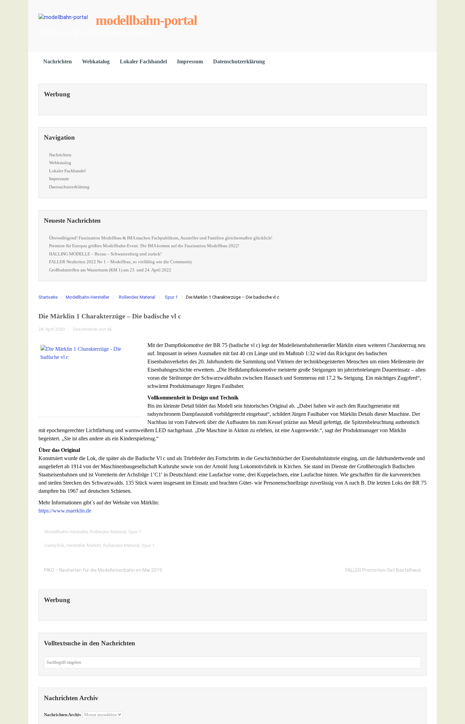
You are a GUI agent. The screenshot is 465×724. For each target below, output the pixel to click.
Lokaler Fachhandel (143, 61)
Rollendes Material (137, 297)
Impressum (190, 61)
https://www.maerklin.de (64, 511)
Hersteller (75, 545)
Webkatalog (96, 61)
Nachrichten (57, 61)
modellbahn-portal (146, 20)
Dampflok (54, 545)
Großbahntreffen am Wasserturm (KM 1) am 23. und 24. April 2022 (110, 269)
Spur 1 (171, 297)
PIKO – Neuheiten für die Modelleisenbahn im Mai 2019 (103, 570)
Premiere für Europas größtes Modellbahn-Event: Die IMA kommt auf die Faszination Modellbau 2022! (144, 245)
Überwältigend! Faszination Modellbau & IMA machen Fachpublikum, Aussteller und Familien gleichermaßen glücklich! (160, 237)
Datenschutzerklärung (239, 61)
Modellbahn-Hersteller (87, 297)
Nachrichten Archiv (62, 714)
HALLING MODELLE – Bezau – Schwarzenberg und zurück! (105, 253)
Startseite (48, 297)
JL (109, 329)
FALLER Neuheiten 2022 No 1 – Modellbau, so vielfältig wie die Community (120, 261)
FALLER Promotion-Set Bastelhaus (383, 570)
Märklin (94, 545)
